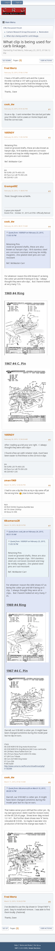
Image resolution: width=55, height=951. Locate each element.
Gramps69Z (10, 186)
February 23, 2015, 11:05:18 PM (16, 137)
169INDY (9, 132)
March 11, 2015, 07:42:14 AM (15, 782)
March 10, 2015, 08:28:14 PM (15, 525)
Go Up (5, 928)
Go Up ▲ (37, 945)
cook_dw (9, 104)
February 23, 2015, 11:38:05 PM (16, 191)
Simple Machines (34, 948)
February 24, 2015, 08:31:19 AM (16, 226)
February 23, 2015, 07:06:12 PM (16, 72)
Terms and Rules (26, 945)
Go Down (7, 60)
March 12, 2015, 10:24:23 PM (15, 901)
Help (16, 945)
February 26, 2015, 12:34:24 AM (16, 439)
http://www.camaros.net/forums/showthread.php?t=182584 (24, 767)
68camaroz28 (12, 520)
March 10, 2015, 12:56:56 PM (15, 485)
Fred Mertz (10, 68)
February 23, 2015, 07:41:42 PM (16, 109)
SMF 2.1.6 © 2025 (21, 948)
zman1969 (10, 480)
